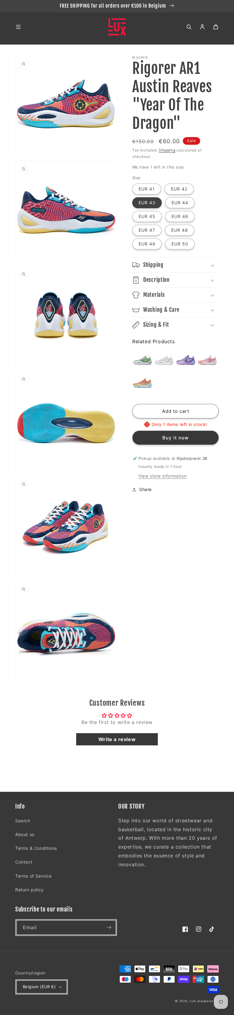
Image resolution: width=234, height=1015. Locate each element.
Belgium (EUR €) (39, 986)
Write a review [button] (117, 739)
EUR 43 (147, 202)
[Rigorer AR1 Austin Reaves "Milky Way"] (186, 361)
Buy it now (175, 438)
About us (24, 834)
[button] (18, 27)
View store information (162, 475)
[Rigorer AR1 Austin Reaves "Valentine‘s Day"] (207, 361)
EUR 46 (180, 216)
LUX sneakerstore (204, 1001)
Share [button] (145, 489)
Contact (23, 861)
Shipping (167, 150)
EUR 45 (147, 216)
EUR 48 (179, 230)
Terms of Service (33, 876)
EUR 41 (147, 188)
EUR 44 (180, 202)
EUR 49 (147, 243)
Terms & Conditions (36, 848)
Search (22, 820)
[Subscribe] (108, 927)
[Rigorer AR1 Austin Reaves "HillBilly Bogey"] (142, 361)
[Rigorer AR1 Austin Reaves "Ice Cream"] (164, 361)
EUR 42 (179, 188)
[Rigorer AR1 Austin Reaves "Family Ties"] (142, 383)
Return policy (29, 889)
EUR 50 (180, 243)
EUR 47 (147, 230)
